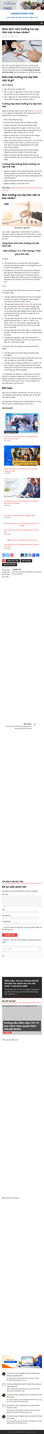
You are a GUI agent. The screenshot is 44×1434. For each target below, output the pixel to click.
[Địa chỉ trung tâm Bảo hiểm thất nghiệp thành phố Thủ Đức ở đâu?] (22, 423)
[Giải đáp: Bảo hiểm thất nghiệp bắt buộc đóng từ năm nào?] (22, 540)
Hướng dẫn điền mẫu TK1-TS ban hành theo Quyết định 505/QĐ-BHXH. (21, 1026)
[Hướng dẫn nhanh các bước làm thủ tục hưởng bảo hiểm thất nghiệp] (22, 488)
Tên (3, 910)
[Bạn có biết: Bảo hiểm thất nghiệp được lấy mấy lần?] (22, 524)
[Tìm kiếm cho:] (22, 949)
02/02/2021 (7, 36)
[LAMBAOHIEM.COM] (22, 9)
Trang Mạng (6, 921)
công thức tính (13, 561)
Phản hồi (5, 894)
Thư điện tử (6, 915)
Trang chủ (5, 940)
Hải (8, 1384)
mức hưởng (26, 561)
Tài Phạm (16, 36)
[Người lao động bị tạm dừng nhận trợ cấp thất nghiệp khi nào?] (22, 456)
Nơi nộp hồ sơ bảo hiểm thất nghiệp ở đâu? (19, 515)
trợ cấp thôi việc (10, 564)
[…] (16, 994)
